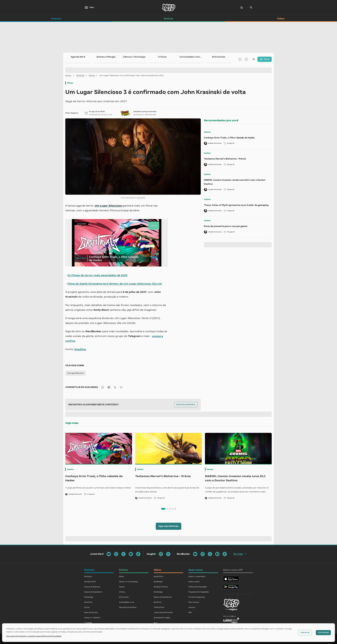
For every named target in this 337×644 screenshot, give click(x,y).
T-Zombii (88, 623)
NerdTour (158, 602)
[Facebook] (109, 387)
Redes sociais (194, 582)
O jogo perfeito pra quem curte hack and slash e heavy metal (98, 487)
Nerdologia (88, 597)
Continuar (323, 632)
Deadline (80, 349)
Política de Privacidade (198, 587)
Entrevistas (124, 597)
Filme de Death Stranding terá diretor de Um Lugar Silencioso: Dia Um (114, 283)
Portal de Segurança (197, 597)
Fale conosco (194, 602)
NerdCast (88, 576)
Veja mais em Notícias (128, 607)
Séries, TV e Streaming (128, 582)
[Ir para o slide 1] (163, 509)
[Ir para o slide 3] (170, 509)
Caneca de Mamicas (92, 587)
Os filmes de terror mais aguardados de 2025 (97, 275)
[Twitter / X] (115, 387)
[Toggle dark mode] (241, 7)
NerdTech (88, 602)
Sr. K (155, 623)
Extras (87, 607)
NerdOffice (158, 576)
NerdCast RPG (90, 582)
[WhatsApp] (102, 387)
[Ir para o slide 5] (175, 509)
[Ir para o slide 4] (172, 509)
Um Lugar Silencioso (75, 373)
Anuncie (192, 607)
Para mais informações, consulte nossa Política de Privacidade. (34, 636)
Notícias (80, 75)
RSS (190, 612)
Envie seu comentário (185, 404)
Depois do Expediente (93, 592)
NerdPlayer (158, 582)
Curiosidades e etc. (127, 602)
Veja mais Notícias (168, 526)
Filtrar (267, 59)
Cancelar (305, 632)
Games (207, 132)
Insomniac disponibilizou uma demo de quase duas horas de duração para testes (167, 489)
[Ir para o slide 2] (167, 509)
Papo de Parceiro (91, 612)
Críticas (122, 592)
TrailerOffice (159, 607)
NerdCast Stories (161, 587)
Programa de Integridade (199, 592)
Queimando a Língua (162, 618)
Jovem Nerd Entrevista (163, 612)
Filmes (92, 75)
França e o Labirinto (92, 618)
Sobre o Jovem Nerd (197, 576)
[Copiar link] (121, 387)
